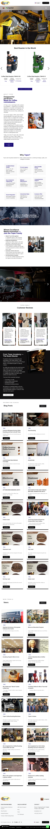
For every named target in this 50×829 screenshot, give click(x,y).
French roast (6, 519)
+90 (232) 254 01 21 (38, 813)
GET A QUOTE (45, 822)
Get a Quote (45, 2)
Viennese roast (7, 549)
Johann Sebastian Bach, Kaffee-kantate (36, 657)
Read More (6, 438)
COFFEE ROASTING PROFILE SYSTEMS (10, 461)
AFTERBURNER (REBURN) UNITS (11, 490)
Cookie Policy (18, 827)
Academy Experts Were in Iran (11, 657)
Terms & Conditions (11, 827)
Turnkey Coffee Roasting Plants (7, 815)
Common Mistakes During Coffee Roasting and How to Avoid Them (12, 431)
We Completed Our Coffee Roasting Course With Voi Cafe (12, 746)
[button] (2, 25)
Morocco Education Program (36, 627)
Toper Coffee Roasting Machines (11, 716)
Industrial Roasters (4, 813)
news (4, 625)
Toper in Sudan (32, 716)
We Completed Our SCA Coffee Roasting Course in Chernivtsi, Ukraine (36, 746)
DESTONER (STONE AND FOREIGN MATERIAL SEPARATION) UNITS (37, 490)
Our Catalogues (21, 814)
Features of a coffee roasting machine (36, 776)
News (19, 811)
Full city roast (6, 579)
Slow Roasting (32, 430)
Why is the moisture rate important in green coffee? (12, 776)
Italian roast (31, 579)
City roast (30, 549)
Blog (4, 428)
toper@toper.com (37, 811)
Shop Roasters (4, 811)
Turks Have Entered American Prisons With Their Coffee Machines (36, 520)
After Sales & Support (22, 807)
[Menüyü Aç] (46, 8)
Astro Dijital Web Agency (44, 827)
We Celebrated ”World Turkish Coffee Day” (11, 687)
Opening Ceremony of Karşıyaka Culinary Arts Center (11, 628)
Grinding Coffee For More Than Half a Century (37, 687)
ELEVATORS (31, 460)
